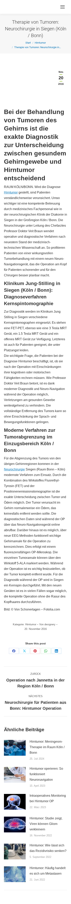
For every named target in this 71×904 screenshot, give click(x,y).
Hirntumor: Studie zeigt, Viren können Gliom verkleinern (46, 824)
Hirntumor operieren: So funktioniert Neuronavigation (46, 774)
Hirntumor (11, 192)
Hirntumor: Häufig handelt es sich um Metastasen (47, 870)
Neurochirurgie (14, 469)
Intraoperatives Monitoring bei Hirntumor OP (48, 798)
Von (47, 624)
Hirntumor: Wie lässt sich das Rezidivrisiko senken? (48, 848)
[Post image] (15, 748)
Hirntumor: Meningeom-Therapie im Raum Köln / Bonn (47, 747)
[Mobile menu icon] (62, 7)
